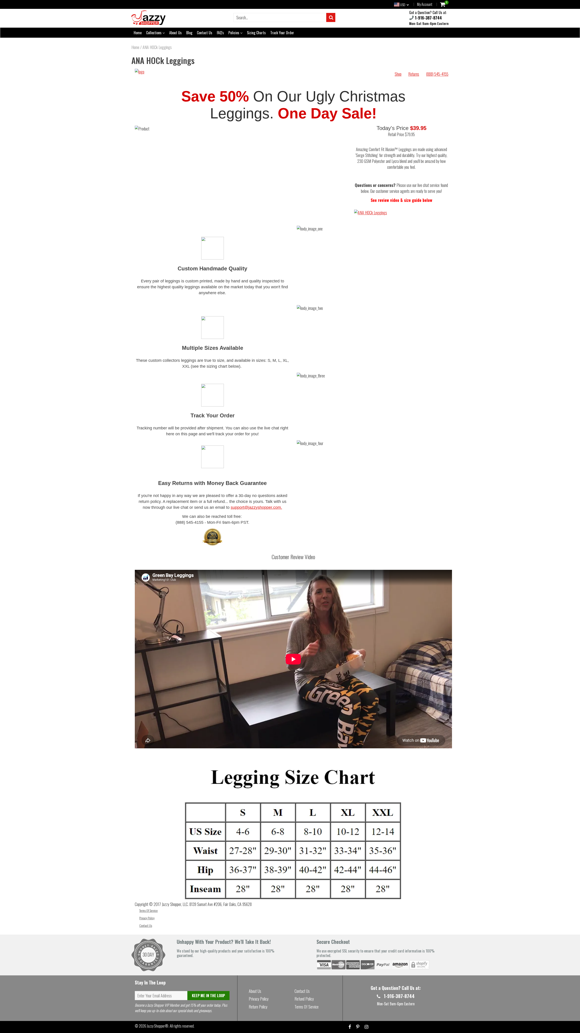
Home (138, 32)
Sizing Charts (256, 32)
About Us (175, 32)
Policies (234, 32)
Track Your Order (282, 32)
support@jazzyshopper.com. (256, 507)
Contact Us (204, 32)
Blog (189, 32)
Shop (398, 74)
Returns (413, 74)
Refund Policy (304, 999)
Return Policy (258, 1007)
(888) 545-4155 (437, 74)
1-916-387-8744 (428, 18)
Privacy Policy (147, 918)
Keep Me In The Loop (208, 995)
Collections (154, 32)
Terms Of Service (148, 910)
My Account (424, 4)
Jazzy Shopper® (157, 1026)
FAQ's (220, 32)
